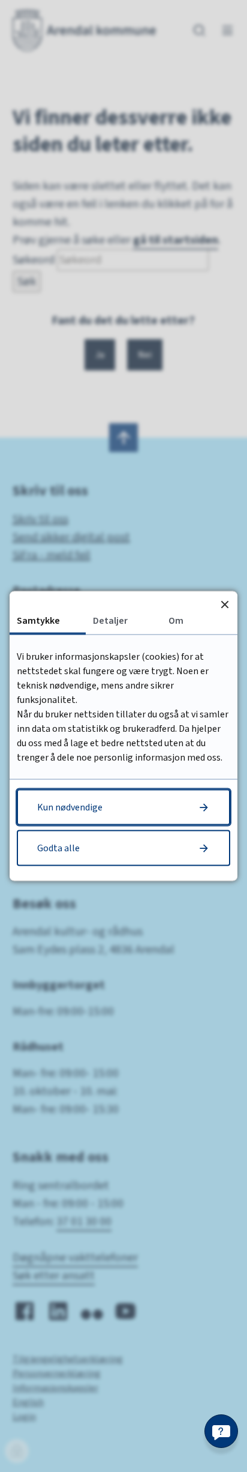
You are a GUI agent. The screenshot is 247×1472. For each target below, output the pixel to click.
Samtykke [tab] (38, 620)
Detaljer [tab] (110, 620)
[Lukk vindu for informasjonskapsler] (224, 604)
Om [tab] (175, 620)
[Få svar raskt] (221, 1431)
